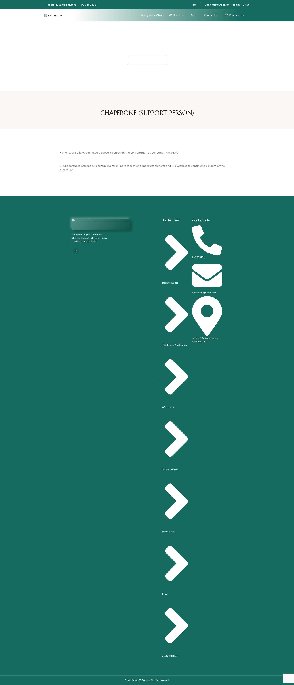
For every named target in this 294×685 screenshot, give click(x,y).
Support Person (153, 60)
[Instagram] (76, 251)
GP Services (176, 15)
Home (135, 60)
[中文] (194, 4)
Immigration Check (152, 15)
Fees (194, 15)
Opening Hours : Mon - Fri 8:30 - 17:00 (227, 4)
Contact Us (210, 15)
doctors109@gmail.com (61, 4)
